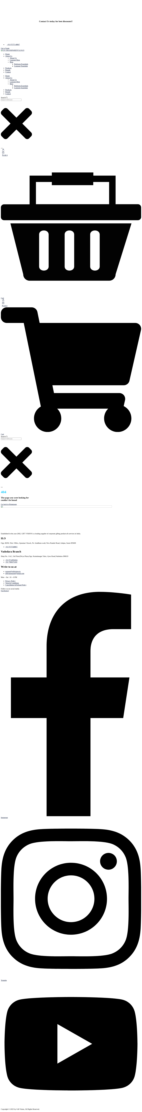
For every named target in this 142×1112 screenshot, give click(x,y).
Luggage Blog (15, 60)
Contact (8, 72)
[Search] (2, 487)
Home (7, 54)
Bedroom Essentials (21, 64)
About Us (8, 56)
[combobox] (11, 100)
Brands (7, 70)
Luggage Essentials (21, 66)
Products (8, 68)
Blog (11, 62)
